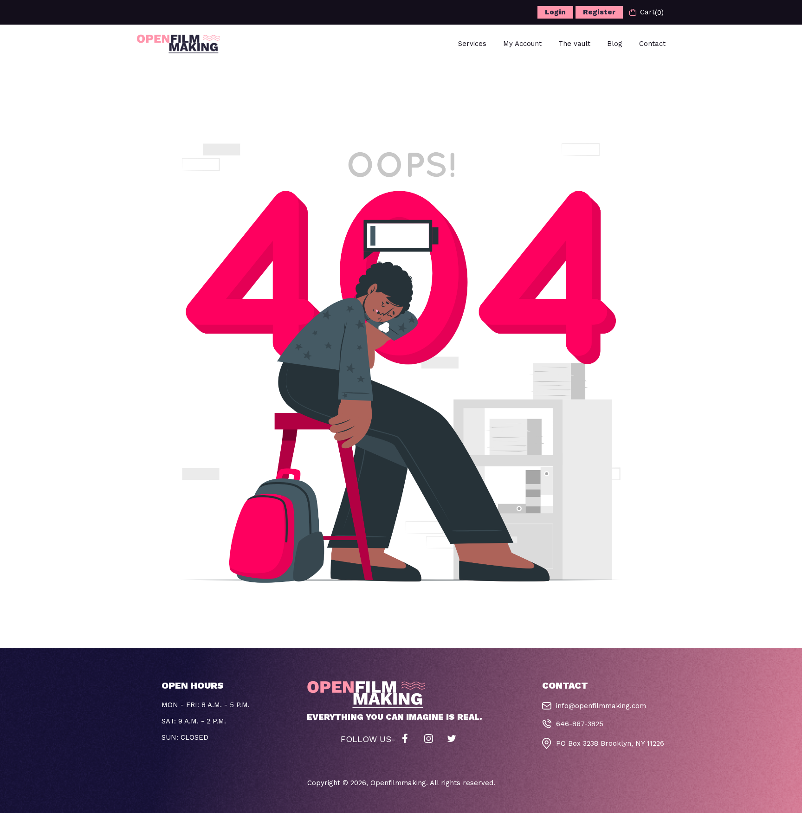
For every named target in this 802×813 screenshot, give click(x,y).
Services (472, 43)
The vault (574, 43)
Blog (614, 43)
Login (555, 12)
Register (599, 12)
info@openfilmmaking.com (601, 706)
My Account (522, 43)
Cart (652, 12)
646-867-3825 (579, 724)
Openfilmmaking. (399, 783)
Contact (652, 43)
